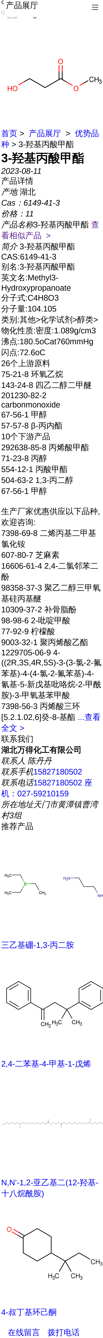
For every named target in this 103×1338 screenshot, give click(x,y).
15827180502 (57, 771)
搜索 (35, 18)
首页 (9, 133)
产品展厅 (45, 133)
